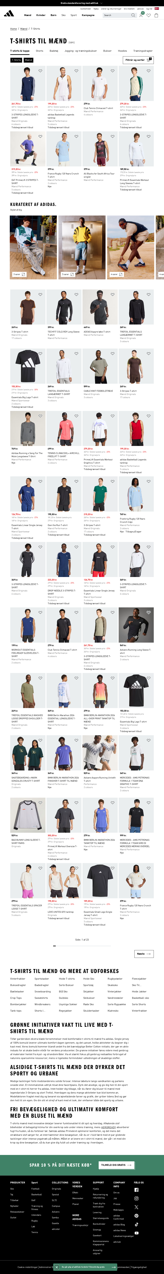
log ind (149, 9)
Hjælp (96, 9)
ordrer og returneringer (111, 9)
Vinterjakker (114, 991)
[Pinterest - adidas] (144, 1216)
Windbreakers (42, 1004)
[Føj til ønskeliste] (40, 71)
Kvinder (40, 15)
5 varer (65, 274)
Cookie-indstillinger (28, 1267)
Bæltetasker (17, 991)
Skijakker (88, 991)
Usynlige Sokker (68, 1004)
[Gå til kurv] (156, 15)
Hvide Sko (88, 979)
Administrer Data (47, 1267)
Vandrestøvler (115, 998)
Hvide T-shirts (67, 979)
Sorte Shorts (139, 1004)
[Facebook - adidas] (144, 1190)
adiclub (140, 9)
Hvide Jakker (139, 991)
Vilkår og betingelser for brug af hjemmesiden (106, 1267)
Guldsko (63, 998)
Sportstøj (88, 985)
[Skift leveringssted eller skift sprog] (156, 9)
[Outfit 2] (82, 247)
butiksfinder (86, 9)
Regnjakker (65, 1011)
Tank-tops (15, 1011)
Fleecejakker (139, 979)
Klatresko (113, 1011)
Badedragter (42, 985)
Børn (53, 15)
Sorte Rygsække (117, 1004)
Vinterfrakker (17, 979)
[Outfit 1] (33, 247)
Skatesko (113, 985)
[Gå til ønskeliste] (148, 15)
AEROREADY (108, 1127)
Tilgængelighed (139, 1267)
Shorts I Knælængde (41, 1011)
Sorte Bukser (66, 985)
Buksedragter (18, 985)
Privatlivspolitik (75, 1267)
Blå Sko (63, 991)
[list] (82, 51)
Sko (64, 15)
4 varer (114, 274)
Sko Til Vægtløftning (139, 985)
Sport (74, 15)
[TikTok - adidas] (144, 1225)
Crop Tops (16, 998)
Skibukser (89, 998)
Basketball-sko (140, 998)
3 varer (16, 274)
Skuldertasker (91, 1011)
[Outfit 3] (130, 247)
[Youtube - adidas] (144, 1233)
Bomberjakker (18, 1004)
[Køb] (9, 14)
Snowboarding (43, 991)
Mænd (27, 15)
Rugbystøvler (115, 979)
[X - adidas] (144, 1207)
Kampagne (88, 15)
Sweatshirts (41, 998)
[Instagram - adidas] (144, 1199)
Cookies (62, 1267)
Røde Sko (88, 1004)
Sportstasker (42, 979)
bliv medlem (129, 9)
